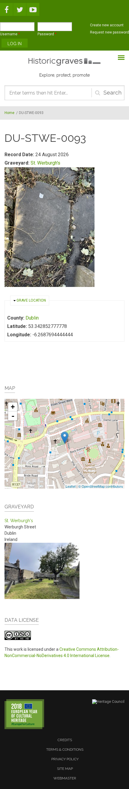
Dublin (32, 318)
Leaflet (71, 486)
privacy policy (65, 759)
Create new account (107, 25)
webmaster (64, 778)
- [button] (13, 416)
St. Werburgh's (45, 163)
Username (10, 34)
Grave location (31, 300)
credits (65, 740)
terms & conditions (64, 749)
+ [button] (13, 407)
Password (47, 34)
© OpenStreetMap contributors (100, 486)
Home (9, 113)
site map (65, 768)
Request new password (109, 32)
